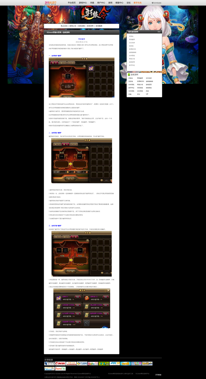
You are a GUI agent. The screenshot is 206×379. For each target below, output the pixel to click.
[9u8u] (93, 365)
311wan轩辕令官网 (54, 32)
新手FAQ (132, 65)
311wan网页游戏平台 (142, 373)
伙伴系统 (132, 55)
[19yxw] (136, 365)
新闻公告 (73, 26)
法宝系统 (140, 91)
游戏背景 (132, 62)
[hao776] (60, 370)
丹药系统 (140, 88)
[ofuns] (49, 370)
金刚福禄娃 (132, 52)
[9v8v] (71, 365)
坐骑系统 (149, 88)
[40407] (104, 365)
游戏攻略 (81, 26)
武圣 (147, 91)
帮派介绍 (132, 59)
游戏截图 (99, 26)
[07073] (49, 365)
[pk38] (114, 365)
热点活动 (64, 26)
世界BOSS (132, 49)
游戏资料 (90, 26)
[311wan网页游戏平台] (50, 2)
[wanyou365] (82, 365)
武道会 (131, 36)
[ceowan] (125, 365)
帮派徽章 (81, 39)
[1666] (147, 365)
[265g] (60, 365)
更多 (159, 32)
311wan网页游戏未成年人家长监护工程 (120, 373)
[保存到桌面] (157, 2)
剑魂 (130, 94)
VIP (147, 94)
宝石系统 (131, 91)
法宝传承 (132, 43)
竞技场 (131, 46)
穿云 (138, 94)
